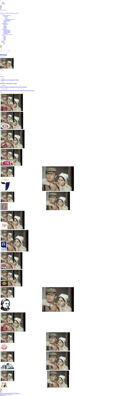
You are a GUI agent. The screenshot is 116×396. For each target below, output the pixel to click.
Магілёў (5, 39)
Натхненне (5, 33)
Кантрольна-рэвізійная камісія (10, 19)
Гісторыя (5, 28)
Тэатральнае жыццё (5, 23)
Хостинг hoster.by (2, 395)
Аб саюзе (3, 14)
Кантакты (3, 3)
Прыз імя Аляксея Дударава (8, 34)
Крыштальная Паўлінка (7, 30)
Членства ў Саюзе (6, 21)
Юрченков (3, 54)
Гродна (5, 38)
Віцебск (5, 36)
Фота (4, 44)
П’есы (3, 40)
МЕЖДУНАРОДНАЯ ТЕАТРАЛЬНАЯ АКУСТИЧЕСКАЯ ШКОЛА (13, 87)
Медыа (3, 42)
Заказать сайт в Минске (3, 394)
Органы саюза (6, 16)
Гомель (5, 37)
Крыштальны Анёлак (7, 32)
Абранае (3, 41)
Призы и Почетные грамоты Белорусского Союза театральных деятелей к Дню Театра (17, 90)
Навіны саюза (6, 24)
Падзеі (5, 25)
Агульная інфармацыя (7, 15)
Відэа (4, 43)
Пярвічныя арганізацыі (7, 20)
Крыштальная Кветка (7, 31)
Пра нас (3, 2)
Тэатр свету (5, 27)
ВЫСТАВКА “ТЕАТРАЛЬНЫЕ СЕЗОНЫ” (8, 83)
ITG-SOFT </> (10, 394)
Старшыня (7, 18)
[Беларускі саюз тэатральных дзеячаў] (0, 0)
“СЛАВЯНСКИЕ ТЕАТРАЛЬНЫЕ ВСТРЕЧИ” (9, 80)
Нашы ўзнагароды (4, 29)
